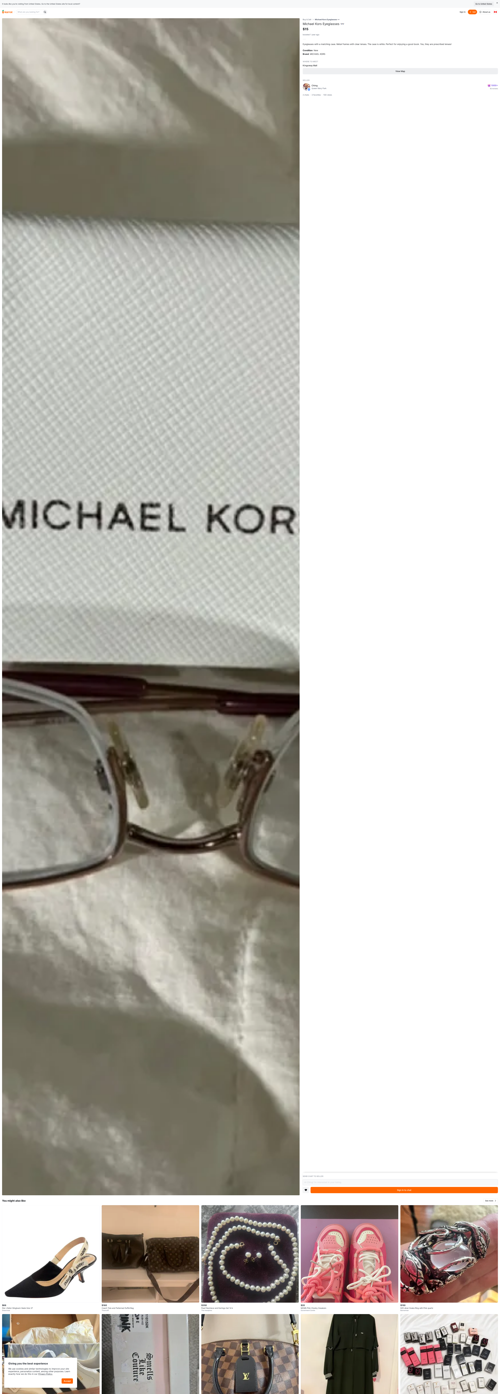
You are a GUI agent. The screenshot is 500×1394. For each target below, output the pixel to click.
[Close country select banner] (497, 3)
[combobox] (29, 12)
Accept (67, 1381)
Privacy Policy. (45, 1374)
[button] (491, 1200)
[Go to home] (7, 12)
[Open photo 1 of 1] (151, 606)
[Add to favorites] (306, 1190)
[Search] (45, 12)
